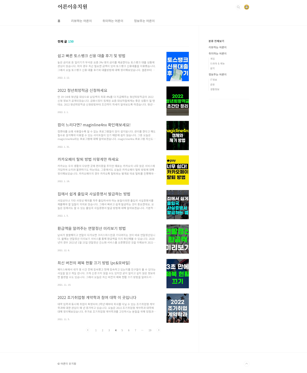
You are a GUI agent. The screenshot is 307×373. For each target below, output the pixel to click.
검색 (238, 7)
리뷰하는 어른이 (81, 20)
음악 (212, 68)
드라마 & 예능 (217, 63)
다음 (159, 330)
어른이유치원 (72, 7)
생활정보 (214, 89)
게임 (212, 58)
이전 (88, 330)
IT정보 (213, 79)
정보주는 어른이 (144, 20)
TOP (246, 364)
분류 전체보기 (216, 41)
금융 (212, 84)
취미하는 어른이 (113, 20)
